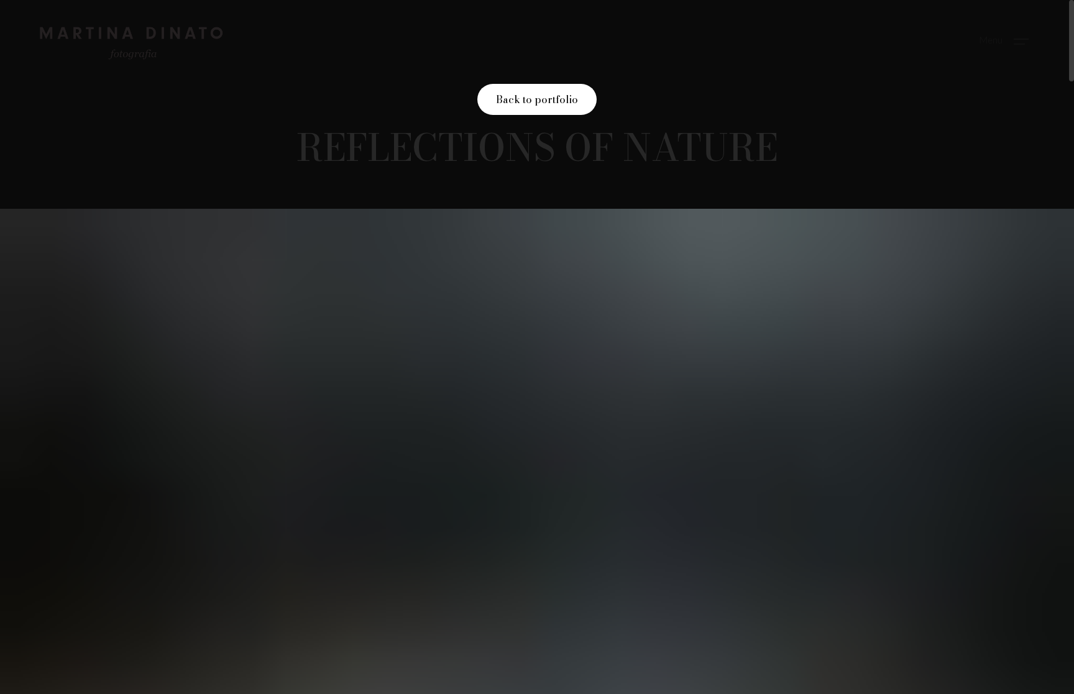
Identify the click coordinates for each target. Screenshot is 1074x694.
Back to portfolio (537, 99)
